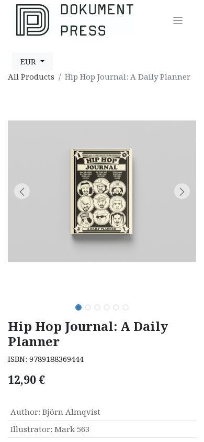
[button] (22, 191)
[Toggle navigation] (178, 19)
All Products (31, 76)
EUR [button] (29, 61)
